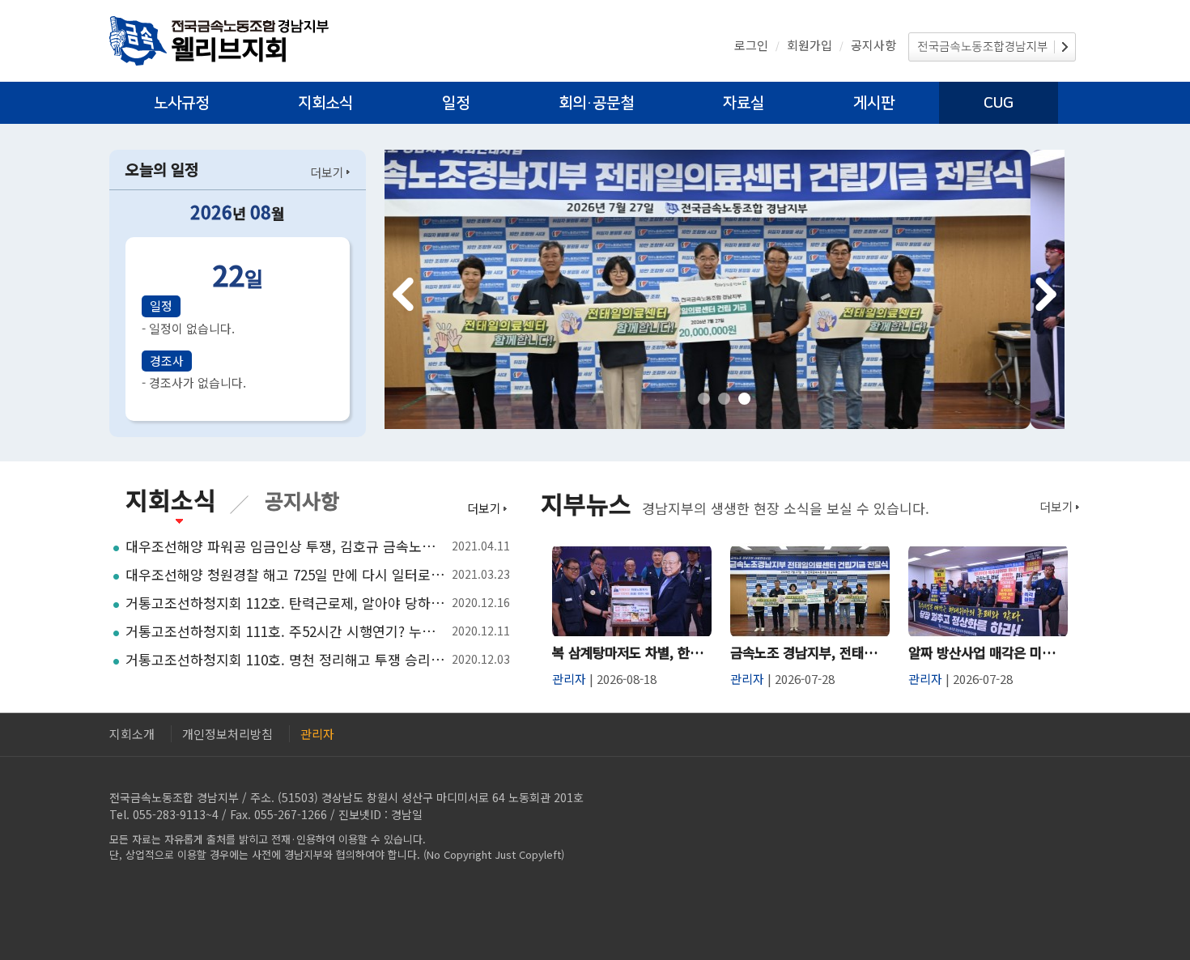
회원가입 (809, 44)
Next (1045, 294)
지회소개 (132, 733)
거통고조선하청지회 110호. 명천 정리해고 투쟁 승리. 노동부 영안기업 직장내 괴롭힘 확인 (285, 660)
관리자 (317, 733)
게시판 (874, 103)
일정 (456, 103)
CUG (999, 103)
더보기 (327, 172)
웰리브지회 (229, 47)
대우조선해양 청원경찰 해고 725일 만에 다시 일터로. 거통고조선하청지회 (285, 575)
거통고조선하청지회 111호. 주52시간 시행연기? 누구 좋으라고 (285, 631)
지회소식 (325, 103)
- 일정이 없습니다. (188, 328)
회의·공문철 (596, 103)
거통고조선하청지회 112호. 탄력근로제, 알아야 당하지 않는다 (285, 603)
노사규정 (181, 103)
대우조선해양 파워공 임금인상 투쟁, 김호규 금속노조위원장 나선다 (285, 546)
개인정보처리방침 (227, 733)
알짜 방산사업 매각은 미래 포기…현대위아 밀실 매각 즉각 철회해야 (988, 652)
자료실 (743, 103)
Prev (403, 294)
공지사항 (873, 44)
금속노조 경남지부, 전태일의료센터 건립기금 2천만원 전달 (810, 652)
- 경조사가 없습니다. (194, 382)
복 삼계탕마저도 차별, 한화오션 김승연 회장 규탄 (632, 652)
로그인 (751, 44)
